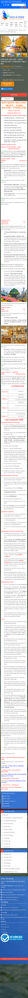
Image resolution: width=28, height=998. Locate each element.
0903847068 (6, 803)
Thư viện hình (4, 932)
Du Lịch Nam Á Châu (12, 899)
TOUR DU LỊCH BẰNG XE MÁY (12, 868)
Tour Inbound (7, 843)
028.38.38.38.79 (12, 894)
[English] (22, 7)
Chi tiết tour (14, 94)
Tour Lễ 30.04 (7, 865)
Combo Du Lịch (21, 24)
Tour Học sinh (7, 841)
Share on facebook (7, 88)
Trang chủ (2, 24)
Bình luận (7, 99)
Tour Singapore (7, 863)
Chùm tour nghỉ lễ (8, 829)
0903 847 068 (21, 2)
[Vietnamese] (25, 7)
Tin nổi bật (3, 929)
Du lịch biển (6, 838)
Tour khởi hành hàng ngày (10, 820)
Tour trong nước (11, 24)
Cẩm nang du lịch (5, 926)
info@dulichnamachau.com (9, 2)
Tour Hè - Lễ (7, 846)
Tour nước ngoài (16, 24)
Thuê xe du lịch (25, 24)
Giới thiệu (7, 24)
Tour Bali (6, 815)
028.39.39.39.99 (20, 894)
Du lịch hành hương (8, 823)
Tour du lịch (3, 924)
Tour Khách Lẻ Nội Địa (9, 832)
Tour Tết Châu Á (8, 860)
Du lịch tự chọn (7, 826)
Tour (6, 30)
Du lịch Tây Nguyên (8, 835)
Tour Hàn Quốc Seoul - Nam (10, 871)
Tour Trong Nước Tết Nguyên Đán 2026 (13, 817)
